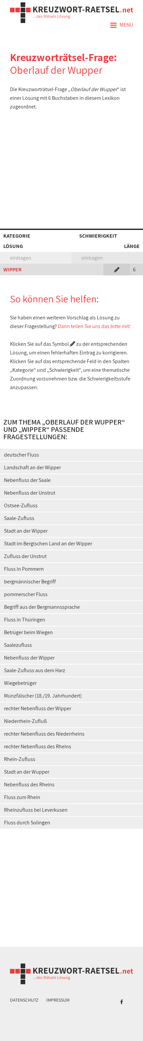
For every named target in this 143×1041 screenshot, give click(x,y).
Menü (121, 25)
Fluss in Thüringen (24, 619)
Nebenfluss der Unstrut (29, 492)
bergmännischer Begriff (30, 581)
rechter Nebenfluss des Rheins (37, 746)
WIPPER (12, 269)
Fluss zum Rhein (22, 797)
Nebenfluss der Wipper (29, 657)
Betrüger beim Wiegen (28, 632)
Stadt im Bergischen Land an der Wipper (48, 543)
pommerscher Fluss (26, 594)
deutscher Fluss (21, 454)
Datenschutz (24, 1000)
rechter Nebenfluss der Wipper (37, 708)
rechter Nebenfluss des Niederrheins (44, 733)
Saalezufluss (18, 644)
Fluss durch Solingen (27, 822)
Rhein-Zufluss (19, 759)
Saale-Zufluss (19, 518)
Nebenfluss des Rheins (29, 784)
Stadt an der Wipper (26, 530)
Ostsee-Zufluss (21, 505)
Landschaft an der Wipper (32, 467)
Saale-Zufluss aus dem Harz (34, 670)
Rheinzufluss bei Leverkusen (36, 809)
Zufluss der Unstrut (25, 556)
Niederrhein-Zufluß (25, 721)
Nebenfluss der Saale (27, 480)
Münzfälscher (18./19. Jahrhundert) (43, 695)
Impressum (58, 1000)
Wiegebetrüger (20, 683)
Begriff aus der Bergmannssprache (42, 606)
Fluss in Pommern (24, 568)
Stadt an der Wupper (26, 771)
